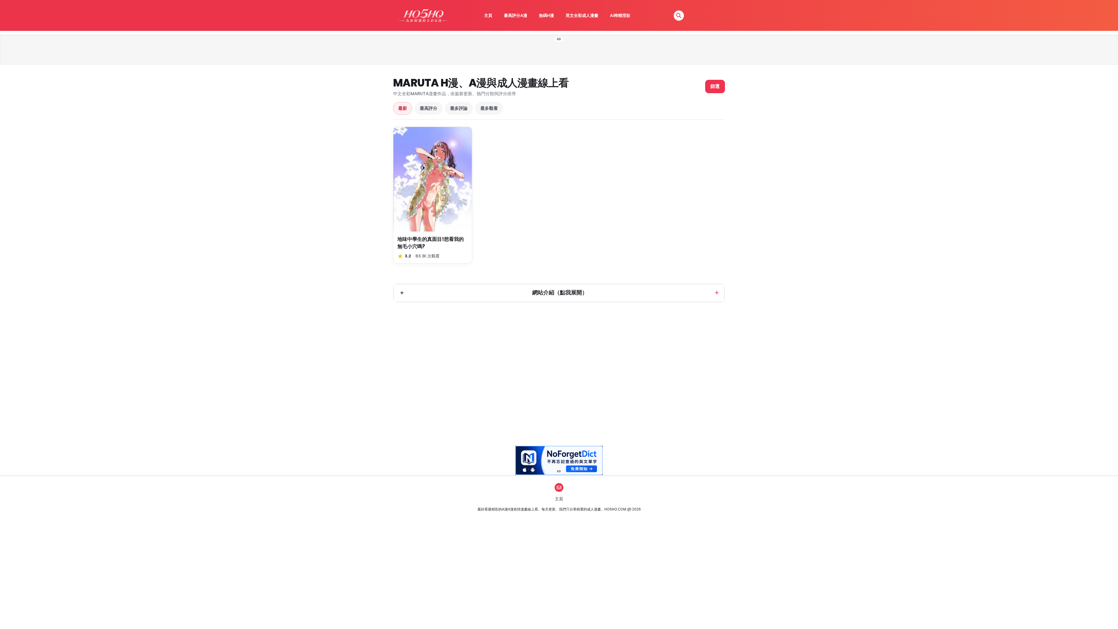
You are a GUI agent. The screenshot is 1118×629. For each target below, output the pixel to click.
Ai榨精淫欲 (620, 15)
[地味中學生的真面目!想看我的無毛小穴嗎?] (432, 179)
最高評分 (428, 108)
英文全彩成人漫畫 (582, 15)
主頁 (488, 15)
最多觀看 (489, 108)
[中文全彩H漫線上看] (423, 15)
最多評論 (459, 108)
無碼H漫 (546, 15)
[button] (679, 15)
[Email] (559, 487)
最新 (402, 108)
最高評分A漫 (515, 15)
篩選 (715, 86)
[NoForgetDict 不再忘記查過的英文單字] (559, 460)
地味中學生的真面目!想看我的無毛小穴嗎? (430, 243)
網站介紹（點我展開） (560, 292)
